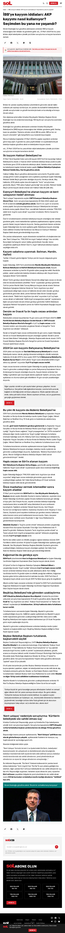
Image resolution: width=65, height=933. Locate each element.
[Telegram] (51, 921)
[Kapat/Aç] (32, 923)
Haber (4, 9)
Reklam (34, 920)
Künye (40, 920)
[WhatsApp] (55, 921)
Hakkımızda (20, 920)
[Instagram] (52, 918)
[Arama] (47, 3)
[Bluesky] (59, 921)
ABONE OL (54, 3)
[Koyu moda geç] (43, 3)
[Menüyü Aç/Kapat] (60, 3)
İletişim (27, 920)
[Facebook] (55, 918)
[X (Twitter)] (59, 918)
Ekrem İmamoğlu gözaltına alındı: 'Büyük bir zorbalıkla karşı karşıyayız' (30, 785)
